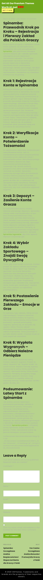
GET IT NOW (7, 10)
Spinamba (7, 51)
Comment (8, 466)
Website (6, 512)
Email (6, 499)
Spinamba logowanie (12, 234)
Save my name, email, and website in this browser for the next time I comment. (21, 528)
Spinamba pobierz (20, 425)
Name (6, 486)
